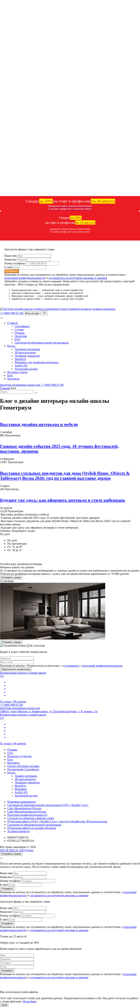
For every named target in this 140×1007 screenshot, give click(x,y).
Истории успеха (17, 372)
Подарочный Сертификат (23, 769)
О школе (12, 322)
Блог (10, 375)
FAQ (17, 339)
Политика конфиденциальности (27, 814)
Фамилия (10, 259)
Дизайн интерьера (26, 775)
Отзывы (20, 332)
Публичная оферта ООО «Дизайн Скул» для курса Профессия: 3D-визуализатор (57, 821)
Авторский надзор (26, 368)
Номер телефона (14, 263)
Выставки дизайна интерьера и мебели (39, 424)
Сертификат (22, 326)
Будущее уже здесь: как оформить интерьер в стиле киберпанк (62, 500)
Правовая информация (21, 801)
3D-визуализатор (25, 352)
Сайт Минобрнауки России (24, 808)
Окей (4, 1005)
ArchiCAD (21, 365)
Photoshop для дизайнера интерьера (37, 362)
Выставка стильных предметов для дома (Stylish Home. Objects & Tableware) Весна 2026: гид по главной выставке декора (65, 475)
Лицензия (21, 336)
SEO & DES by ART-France (17, 850)
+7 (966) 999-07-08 (12, 313)
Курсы (11, 345)
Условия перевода (18, 831)
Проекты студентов (19, 756)
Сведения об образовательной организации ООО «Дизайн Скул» (48, 805)
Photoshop (21, 789)
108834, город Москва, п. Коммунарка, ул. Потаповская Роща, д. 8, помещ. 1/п (49, 711)
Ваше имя (10, 255)
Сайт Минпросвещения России (26, 811)
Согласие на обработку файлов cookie (30, 818)
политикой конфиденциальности (24, 277)
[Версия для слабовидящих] (44, 313)
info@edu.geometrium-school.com (20, 384)
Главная (5, 388)
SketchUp (20, 359)
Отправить (12, 271)
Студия (19, 329)
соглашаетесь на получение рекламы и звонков (77, 277)
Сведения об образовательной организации (42, 342)
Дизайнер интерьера (27, 349)
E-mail (8, 267)
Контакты (13, 378)
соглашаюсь (71, 665)
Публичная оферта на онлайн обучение (31, 828)
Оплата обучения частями (23, 766)
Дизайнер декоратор (27, 355)
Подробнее (29, 1001)
